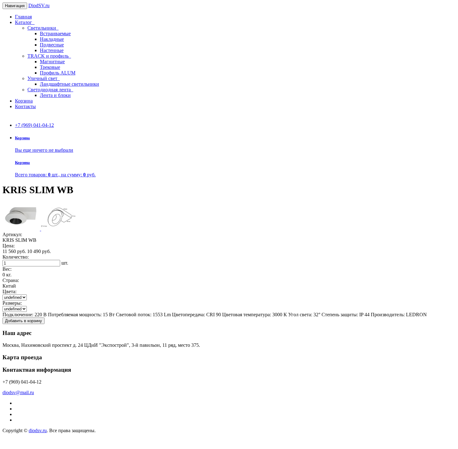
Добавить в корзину (23, 320)
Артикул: (12, 234)
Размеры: (12, 303)
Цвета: (9, 291)
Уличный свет (43, 78)
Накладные (52, 39)
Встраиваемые (55, 33)
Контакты (25, 106)
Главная (23, 16)
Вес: (7, 269)
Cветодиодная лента (50, 89)
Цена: (8, 245)
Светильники (43, 28)
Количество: (15, 257)
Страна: (10, 280)
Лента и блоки (55, 95)
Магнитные (52, 61)
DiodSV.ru (39, 5)
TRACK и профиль (49, 56)
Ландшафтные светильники (69, 84)
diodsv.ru (38, 430)
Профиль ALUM (57, 72)
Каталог (25, 22)
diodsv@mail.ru (18, 392)
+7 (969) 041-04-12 (34, 125)
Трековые (50, 67)
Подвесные (52, 44)
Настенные (52, 50)
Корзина (24, 100)
